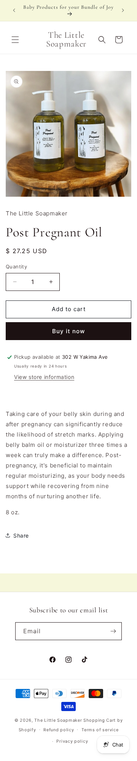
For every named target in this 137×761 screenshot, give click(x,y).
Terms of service (99, 729)
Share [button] (21, 535)
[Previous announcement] (14, 10)
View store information (44, 377)
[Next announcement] (123, 10)
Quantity (16, 266)
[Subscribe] (113, 631)
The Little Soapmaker (58, 720)
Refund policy (58, 729)
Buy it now (68, 331)
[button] (15, 39)
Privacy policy (72, 741)
